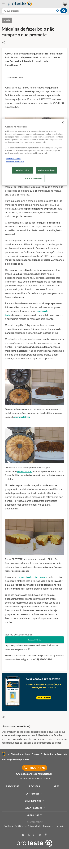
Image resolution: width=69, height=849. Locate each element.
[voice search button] (56, 10)
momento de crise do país (32, 576)
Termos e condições (54, 826)
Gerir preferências (33, 178)
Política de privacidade (15, 161)
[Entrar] (65, 4)
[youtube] (29, 835)
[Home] (3, 754)
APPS (56, 786)
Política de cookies (13, 159)
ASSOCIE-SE (12, 786)
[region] (34, 152)
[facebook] (23, 835)
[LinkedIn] (34, 835)
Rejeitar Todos (22, 170)
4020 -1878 (37, 768)
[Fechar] (62, 122)
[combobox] (34, 11)
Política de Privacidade (28, 826)
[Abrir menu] (5, 4)
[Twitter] (40, 835)
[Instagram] (46, 835)
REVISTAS (34, 786)
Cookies (8, 826)
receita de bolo (24, 471)
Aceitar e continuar (46, 170)
